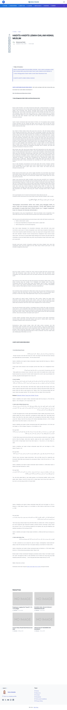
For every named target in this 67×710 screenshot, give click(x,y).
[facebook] (9, 38)
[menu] (3, 2)
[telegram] (9, 46)
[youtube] (8, 700)
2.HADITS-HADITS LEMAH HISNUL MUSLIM (23, 78)
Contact (37, 695)
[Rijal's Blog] (33, 2)
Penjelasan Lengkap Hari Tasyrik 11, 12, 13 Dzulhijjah (22, 607)
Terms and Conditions (41, 699)
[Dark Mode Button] (64, 2)
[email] (9, 51)
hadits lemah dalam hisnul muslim (34, 566)
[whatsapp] (9, 43)
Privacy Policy (39, 701)
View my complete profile (9, 696)
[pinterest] (9, 49)
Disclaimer (38, 697)
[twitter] (9, 41)
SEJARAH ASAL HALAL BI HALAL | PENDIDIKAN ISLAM (43, 607)
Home (37, 691)
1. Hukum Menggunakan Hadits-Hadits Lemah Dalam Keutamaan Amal (30, 73)
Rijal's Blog (36, 707)
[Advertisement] (33, 19)
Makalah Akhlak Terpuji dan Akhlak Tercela (27, 395)
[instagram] (10, 700)
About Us (37, 693)
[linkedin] (13, 700)
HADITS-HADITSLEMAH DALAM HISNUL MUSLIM (22, 87)
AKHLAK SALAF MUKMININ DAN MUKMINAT (42, 628)
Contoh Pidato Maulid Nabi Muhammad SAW (22, 628)
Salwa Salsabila (12, 692)
